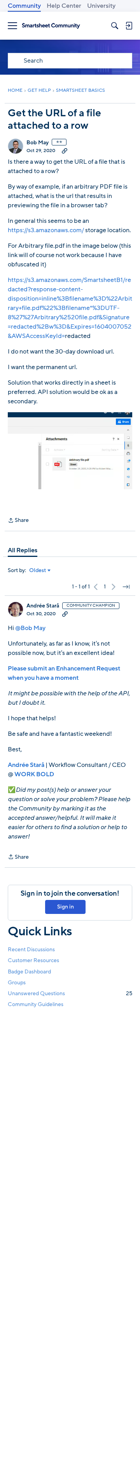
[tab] (22, 550)
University (101, 6)
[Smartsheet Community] (51, 25)
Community (24, 6)
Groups (17, 982)
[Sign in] (129, 25)
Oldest (37, 570)
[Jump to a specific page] (126, 587)
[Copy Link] (64, 150)
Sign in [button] (65, 906)
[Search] (115, 25)
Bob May (37, 142)
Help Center (64, 6)
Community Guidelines (35, 1004)
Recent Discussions (31, 949)
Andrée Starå (42, 605)
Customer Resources (33, 960)
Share (18, 520)
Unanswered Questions (70, 993)
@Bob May (30, 628)
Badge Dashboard (29, 971)
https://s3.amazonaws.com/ (46, 230)
